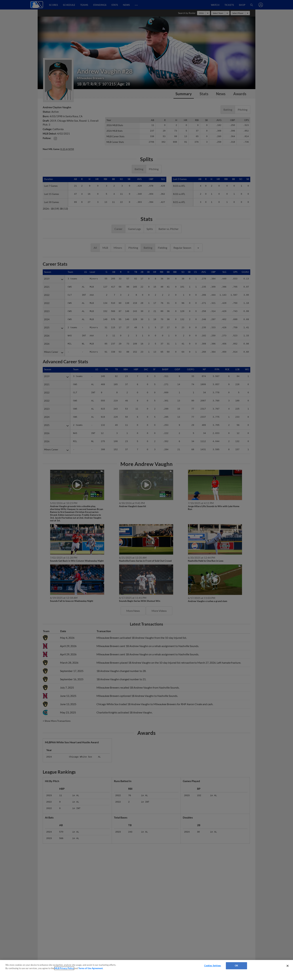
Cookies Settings (212, 965)
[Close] (287, 965)
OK (236, 965)
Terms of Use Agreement (90, 968)
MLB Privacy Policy (64, 968)
